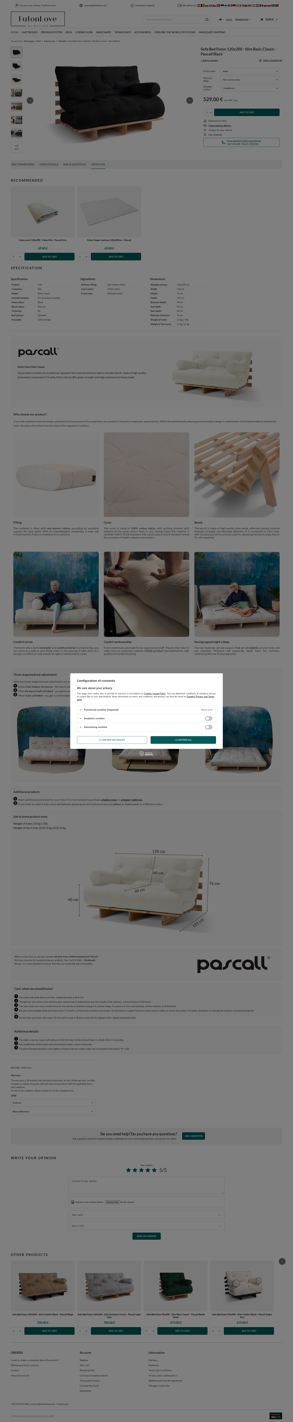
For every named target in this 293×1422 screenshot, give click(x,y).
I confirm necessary (112, 739)
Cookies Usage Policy (154, 693)
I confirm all (183, 739)
